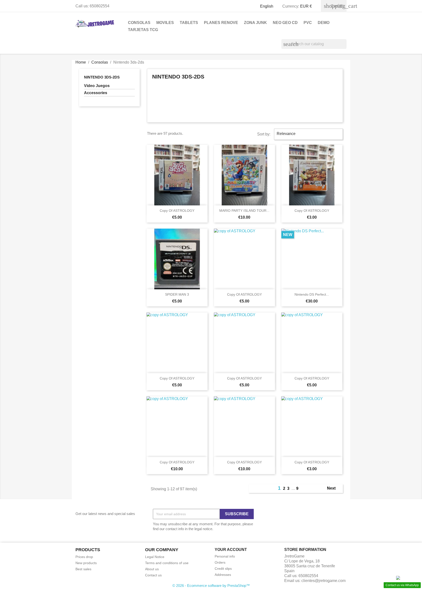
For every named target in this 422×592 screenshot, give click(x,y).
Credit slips (223, 568)
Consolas (139, 23)
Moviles (165, 23)
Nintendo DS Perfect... (312, 294)
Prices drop (84, 557)
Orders (220, 562)
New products (86, 563)
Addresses (223, 575)
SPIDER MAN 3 (177, 294)
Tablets (189, 23)
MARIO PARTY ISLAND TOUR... (244, 210)
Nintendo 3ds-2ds (102, 77)
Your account (231, 549)
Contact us (153, 575)
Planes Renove (221, 23)
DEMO (323, 23)
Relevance (308, 134)
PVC (308, 23)
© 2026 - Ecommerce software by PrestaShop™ (211, 585)
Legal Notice (154, 557)
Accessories (95, 93)
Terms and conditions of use (167, 563)
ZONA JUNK (255, 23)
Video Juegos (97, 86)
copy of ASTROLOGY (177, 210)
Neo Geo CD (285, 23)
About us (152, 569)
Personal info (225, 556)
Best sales (83, 569)
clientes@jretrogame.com (323, 581)
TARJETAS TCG (143, 30)
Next (334, 488)
